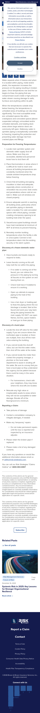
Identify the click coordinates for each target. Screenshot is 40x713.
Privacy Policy (20, 654)
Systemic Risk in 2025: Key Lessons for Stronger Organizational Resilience (19, 589)
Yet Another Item (17, 693)
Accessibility (20, 663)
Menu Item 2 (17, 688)
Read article (7, 596)
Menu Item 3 (23, 688)
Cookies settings (20, 57)
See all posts (10, 545)
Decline (20, 69)
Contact (20, 637)
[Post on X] (10, 75)
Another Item (10, 698)
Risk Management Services (13, 577)
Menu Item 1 (10, 688)
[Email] (22, 75)
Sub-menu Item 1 (10, 693)
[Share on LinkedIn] (16, 75)
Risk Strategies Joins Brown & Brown (27, 3)
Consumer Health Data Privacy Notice (20, 658)
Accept (20, 63)
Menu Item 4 (29, 688)
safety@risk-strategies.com (15, 459)
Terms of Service (14, 32)
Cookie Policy (20, 649)
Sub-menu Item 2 (10, 704)
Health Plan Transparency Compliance (20, 668)
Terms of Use (20, 644)
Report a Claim (20, 629)
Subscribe (20, 530)
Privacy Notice (20, 40)
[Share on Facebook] (4, 75)
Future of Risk (8, 580)
